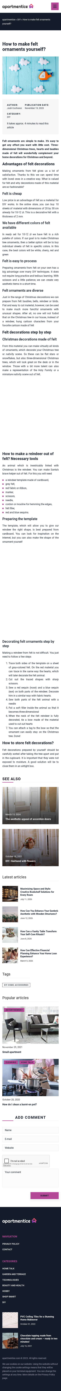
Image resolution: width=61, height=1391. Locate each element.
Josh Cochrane (14, 108)
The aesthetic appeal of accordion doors (28, 819)
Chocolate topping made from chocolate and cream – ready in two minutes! (38, 1338)
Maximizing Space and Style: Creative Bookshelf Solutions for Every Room (37, 891)
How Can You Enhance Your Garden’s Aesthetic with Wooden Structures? (39, 912)
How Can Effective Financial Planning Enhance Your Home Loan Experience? (38, 953)
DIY (8, 117)
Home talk (8, 1268)
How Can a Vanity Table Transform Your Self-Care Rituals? (38, 933)
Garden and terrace (14, 1274)
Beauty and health (13, 1285)
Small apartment (11, 1052)
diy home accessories (16, 985)
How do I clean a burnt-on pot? (19, 1104)
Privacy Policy (48, 1374)
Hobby (6, 1291)
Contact (7, 1249)
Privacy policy (10, 1244)
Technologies (10, 1280)
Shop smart (9, 1296)
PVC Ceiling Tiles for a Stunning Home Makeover (37, 1318)
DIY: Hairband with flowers (20, 861)
